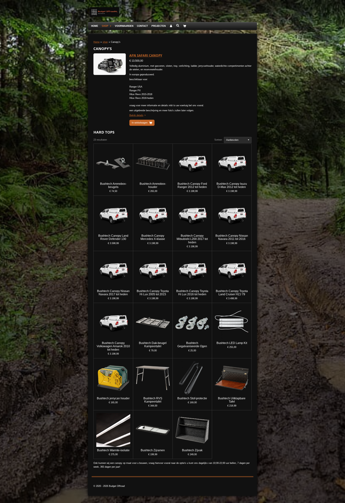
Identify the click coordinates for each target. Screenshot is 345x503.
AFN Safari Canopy (145, 55)
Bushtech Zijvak (192, 450)
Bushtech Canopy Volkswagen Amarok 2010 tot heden (113, 346)
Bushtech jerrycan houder (113, 398)
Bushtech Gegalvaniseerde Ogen (192, 344)
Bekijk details (136, 115)
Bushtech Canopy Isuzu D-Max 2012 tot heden (232, 185)
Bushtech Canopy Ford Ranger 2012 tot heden (192, 185)
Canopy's (115, 42)
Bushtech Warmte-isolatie (113, 450)
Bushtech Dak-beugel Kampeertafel (153, 344)
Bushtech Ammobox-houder (153, 185)
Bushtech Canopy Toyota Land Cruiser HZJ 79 (232, 293)
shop (105, 42)
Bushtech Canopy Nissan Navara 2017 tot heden (113, 293)
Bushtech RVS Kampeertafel (152, 400)
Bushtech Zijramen (153, 450)
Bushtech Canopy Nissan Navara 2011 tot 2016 (231, 237)
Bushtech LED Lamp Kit (232, 342)
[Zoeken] (177, 26)
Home (96, 42)
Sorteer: (218, 139)
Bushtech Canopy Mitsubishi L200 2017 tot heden (192, 239)
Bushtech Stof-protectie (192, 398)
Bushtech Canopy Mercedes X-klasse (153, 237)
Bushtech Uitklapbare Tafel (231, 400)
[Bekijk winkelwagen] (184, 26)
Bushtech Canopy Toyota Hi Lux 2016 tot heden (192, 293)
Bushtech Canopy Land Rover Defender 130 (113, 237)
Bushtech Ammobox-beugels (113, 185)
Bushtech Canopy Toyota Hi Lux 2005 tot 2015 (153, 293)
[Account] (170, 26)
